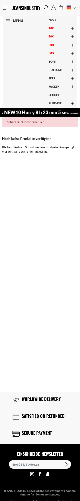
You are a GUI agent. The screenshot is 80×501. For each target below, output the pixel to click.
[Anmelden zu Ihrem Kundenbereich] (53, 7)
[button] (46, 7)
